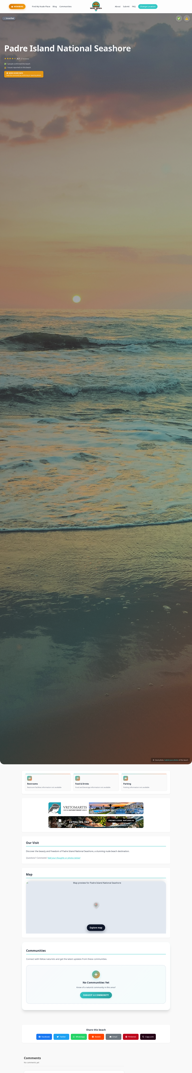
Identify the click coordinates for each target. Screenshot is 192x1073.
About (117, 6)
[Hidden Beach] (96, 822)
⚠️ (186, 18)
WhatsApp (80, 1036)
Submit (126, 6)
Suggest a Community (96, 995)
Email (114, 1036)
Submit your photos (171, 760)
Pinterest (132, 1036)
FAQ (134, 6)
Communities (65, 6)
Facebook (46, 1036)
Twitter (63, 1036)
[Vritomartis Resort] (96, 808)
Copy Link (149, 1036)
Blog (55, 6)
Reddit (98, 1036)
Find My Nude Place (41, 6)
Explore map (96, 927)
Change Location (148, 6)
